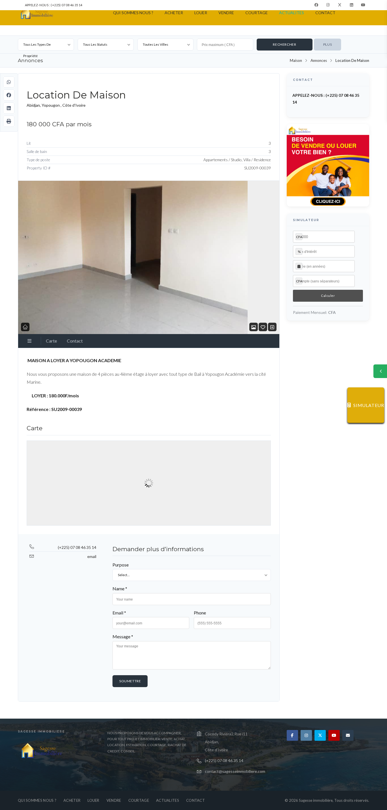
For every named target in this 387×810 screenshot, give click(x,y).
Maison (296, 60)
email (91, 556)
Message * (122, 636)
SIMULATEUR (368, 405)
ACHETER (174, 12)
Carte (51, 340)
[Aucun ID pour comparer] (272, 327)
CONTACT (325, 12)
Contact (75, 340)
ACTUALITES (291, 12)
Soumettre (130, 681)
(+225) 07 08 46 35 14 (77, 547)
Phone (200, 612)
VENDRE (226, 12)
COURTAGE (256, 12)
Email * (119, 612)
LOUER (200, 12)
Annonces (319, 60)
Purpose (120, 564)
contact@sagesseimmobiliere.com (235, 771)
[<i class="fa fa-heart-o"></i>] (263, 327)
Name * (119, 588)
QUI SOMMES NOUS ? (133, 12)
